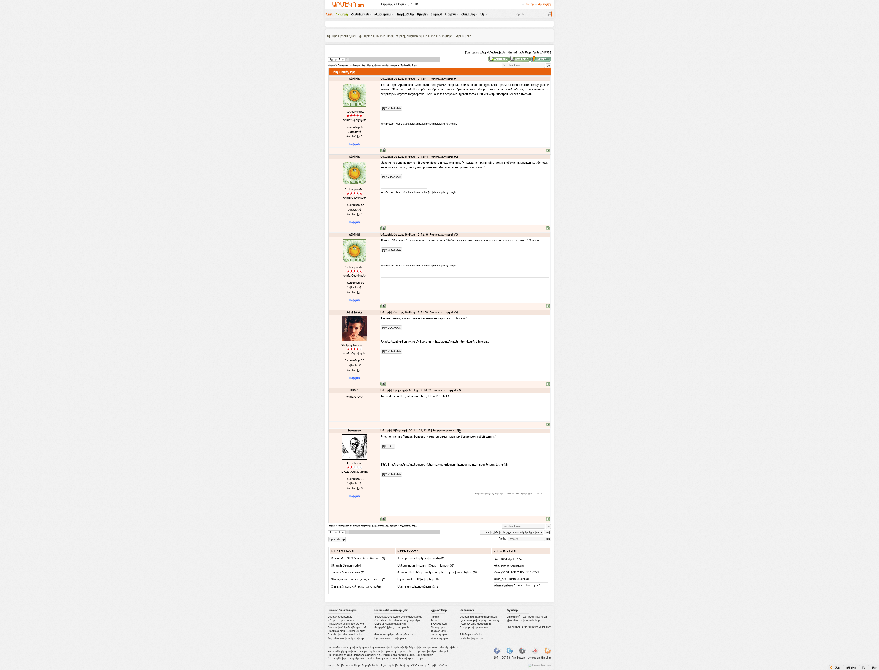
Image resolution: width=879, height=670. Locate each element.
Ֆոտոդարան (439, 623)
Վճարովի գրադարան (341, 620)
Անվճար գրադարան (340, 616)
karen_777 (500, 578)
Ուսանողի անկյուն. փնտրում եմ (347, 627)
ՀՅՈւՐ (354, 390)
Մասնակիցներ (497, 52)
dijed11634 (501, 559)
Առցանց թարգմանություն (390, 623)
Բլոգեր (435, 616)
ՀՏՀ (415, 665)
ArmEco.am (519, 657)
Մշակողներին (389, 665)
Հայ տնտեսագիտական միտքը (346, 638)
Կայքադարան (439, 634)
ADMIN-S (354, 78)
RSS (546, 52)
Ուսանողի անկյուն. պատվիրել (346, 623)
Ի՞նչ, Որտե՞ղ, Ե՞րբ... (408, 65)
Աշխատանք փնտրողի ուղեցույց (479, 620)
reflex (497, 565)
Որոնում (537, 52)
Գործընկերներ (370, 665)
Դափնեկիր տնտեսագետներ (345, 634)
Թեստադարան (440, 638)
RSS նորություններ (471, 634)
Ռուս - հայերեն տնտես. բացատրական (397, 620)
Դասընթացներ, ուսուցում (475, 627)
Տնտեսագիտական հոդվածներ (346, 630)
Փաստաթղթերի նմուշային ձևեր (393, 634)
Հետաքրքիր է (344, 65)
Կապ (423, 665)
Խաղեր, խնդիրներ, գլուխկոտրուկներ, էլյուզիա (375, 65)
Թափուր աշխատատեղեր (475, 623)
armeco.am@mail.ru (539, 657)
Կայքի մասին (336, 665)
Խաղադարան (439, 630)
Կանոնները (353, 665)
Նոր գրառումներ (476, 52)
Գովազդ (405, 665)
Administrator (354, 312)
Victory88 (500, 572)
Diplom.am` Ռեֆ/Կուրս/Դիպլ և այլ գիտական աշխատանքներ (527, 618)
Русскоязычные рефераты (390, 638)
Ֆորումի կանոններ (519, 52)
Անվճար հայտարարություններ (478, 616)
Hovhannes (354, 430)
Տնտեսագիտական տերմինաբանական (398, 616)
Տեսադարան (438, 627)
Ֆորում (331, 65)
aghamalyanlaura (504, 585)
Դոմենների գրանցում (472, 638)
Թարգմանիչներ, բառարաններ (392, 627)
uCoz (444, 665)
